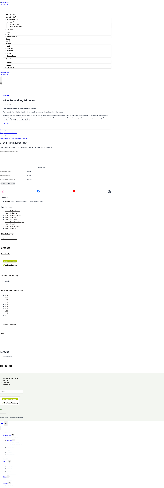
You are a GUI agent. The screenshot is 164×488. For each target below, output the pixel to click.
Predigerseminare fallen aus (8, 132)
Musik (8, 46)
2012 (6, 315)
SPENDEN (6, 248)
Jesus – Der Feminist (11, 213)
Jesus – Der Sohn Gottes (12, 226)
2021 (6, 295)
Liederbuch (10, 48)
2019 (6, 300)
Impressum (10, 67)
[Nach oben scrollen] (2, 424)
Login (3, 334)
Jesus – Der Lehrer (10, 217)
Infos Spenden (5, 254)
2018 (6, 302)
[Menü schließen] (0, 428)
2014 (6, 311)
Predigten (10, 50)
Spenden (9, 440)
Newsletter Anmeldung (10, 378)
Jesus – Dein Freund (11, 219)
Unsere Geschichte (12, 19)
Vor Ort (8, 41)
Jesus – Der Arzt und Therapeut (14, 222)
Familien (9, 34)
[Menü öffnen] (1, 80)
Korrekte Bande (11, 56)
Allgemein (6, 95)
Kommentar (41, 167)
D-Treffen (8, 201)
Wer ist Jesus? (11, 14)
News (8, 39)
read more (6, 123)
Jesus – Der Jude (10, 224)
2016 (6, 306)
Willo (8, 32)
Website (29, 179)
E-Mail (29, 175)
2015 (6, 309)
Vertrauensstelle (12, 36)
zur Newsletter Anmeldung (9, 239)
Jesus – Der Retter (10, 228)
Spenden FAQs (14, 24)
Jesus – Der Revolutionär (12, 211)
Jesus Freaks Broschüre (8, 324)
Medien (5, 462)
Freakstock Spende (16, 26)
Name (29, 171)
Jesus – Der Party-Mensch (13, 215)
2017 (6, 304)
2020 (6, 298)
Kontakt (5, 483)
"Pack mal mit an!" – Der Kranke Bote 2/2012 (13, 137)
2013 (6, 313)
